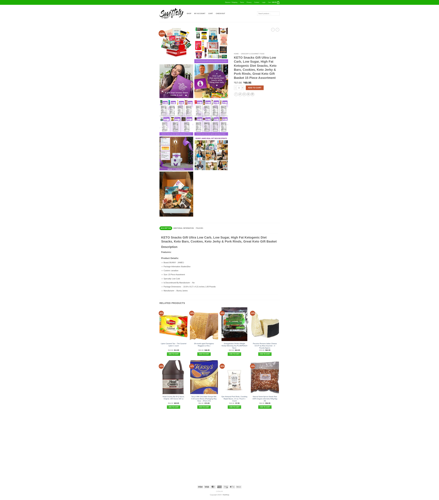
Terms (242, 2)
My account (199, 13)
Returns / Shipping (231, 2)
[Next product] (273, 29)
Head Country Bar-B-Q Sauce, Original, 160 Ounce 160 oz (174, 398)
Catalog (219, 491)
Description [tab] (166, 228)
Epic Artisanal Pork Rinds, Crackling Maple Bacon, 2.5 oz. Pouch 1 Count (234, 399)
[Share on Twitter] (240, 94)
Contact (256, 2)
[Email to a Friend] (244, 94)
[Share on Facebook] (236, 94)
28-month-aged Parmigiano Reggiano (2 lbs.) (204, 345)
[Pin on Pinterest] (248, 94)
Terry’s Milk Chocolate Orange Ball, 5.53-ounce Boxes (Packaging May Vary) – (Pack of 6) (204, 399)
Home (236, 54)
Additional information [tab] (183, 228)
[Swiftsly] (171, 13)
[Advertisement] (219, 429)
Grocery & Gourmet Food (252, 54)
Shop (189, 13)
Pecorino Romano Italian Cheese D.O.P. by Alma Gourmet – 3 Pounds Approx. (265, 346)
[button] (263, 2)
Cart (210, 13)
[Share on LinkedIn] (252, 94)
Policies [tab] (199, 228)
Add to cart (254, 88)
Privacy (249, 2)
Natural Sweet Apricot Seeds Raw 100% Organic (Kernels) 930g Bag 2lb (264, 399)
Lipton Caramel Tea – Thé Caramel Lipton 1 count (173, 345)
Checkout (220, 13)
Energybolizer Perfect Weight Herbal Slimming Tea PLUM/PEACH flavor (234, 346)
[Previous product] (277, 29)
